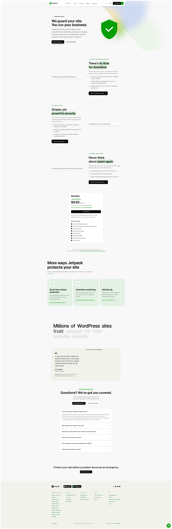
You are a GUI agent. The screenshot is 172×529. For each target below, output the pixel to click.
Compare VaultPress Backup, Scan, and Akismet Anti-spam (92, 250)
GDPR (95, 499)
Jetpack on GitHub (84, 499)
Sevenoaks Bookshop (60, 370)
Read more (57, 374)
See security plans (71, 42)
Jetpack (53, 497)
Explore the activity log (109, 300)
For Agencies (69, 499)
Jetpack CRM (54, 501)
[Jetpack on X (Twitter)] (113, 486)
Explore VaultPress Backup (97, 93)
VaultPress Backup (56, 512)
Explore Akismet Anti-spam (97, 182)
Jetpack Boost (55, 499)
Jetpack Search (55, 506)
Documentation (83, 495)
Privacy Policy (97, 497)
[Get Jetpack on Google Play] (76, 486)
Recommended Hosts (70, 495)
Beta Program (83, 497)
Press (110, 503)
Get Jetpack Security (79, 403)
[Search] (106, 3)
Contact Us (111, 501)
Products (67, 3)
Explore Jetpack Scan (58, 141)
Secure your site (85, 471)
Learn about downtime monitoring (85, 300)
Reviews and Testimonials (114, 499)
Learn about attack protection (58, 302)
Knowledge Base (112, 495)
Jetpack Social (55, 508)
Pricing (75, 3)
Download (54, 516)
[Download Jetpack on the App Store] (67, 486)
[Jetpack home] (53, 3)
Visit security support (93, 403)
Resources (94, 3)
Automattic (117, 523)
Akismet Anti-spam (56, 495)
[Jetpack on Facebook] (115, 486)
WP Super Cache (55, 514)
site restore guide (85, 419)
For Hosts (68, 497)
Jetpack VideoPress (56, 510)
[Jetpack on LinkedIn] (117, 486)
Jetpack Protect (55, 503)
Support (88, 3)
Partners (81, 3)
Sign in (110, 3)
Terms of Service (98, 495)
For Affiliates (68, 501)
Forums (110, 497)
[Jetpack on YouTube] (119, 486)
